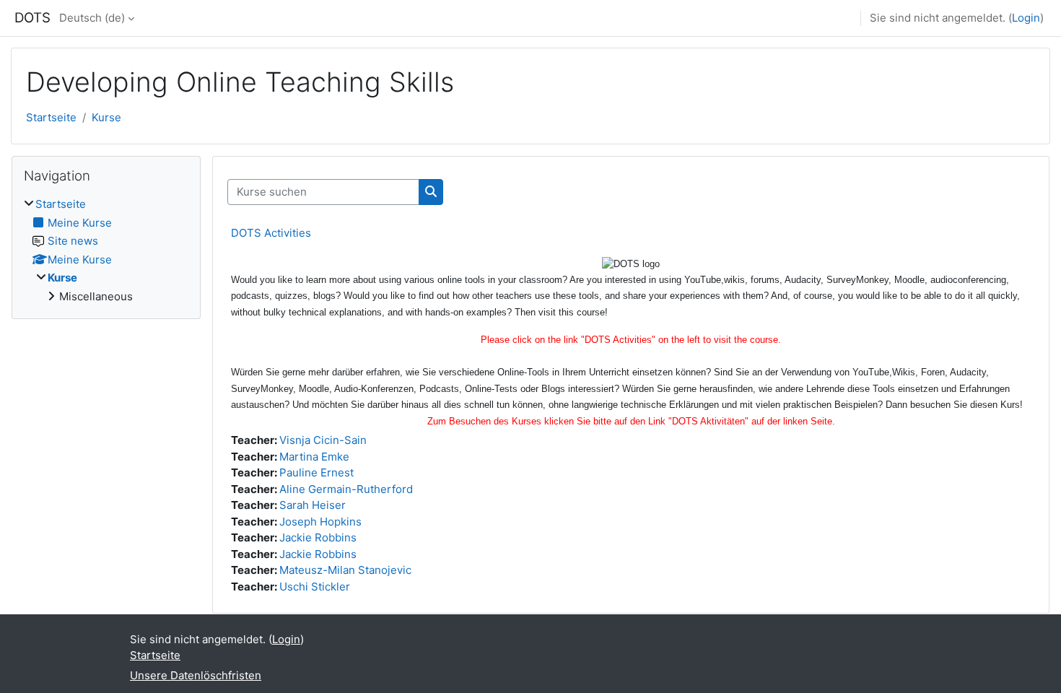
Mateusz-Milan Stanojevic (345, 570)
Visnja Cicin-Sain (323, 440)
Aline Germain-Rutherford (346, 489)
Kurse (106, 117)
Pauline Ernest (316, 472)
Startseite (51, 117)
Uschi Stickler (314, 586)
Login (1026, 18)
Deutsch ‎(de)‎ (92, 18)
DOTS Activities (271, 233)
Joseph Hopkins (320, 521)
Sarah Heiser (312, 505)
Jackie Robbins (318, 537)
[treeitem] (106, 250)
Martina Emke (314, 456)
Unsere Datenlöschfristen (195, 675)
